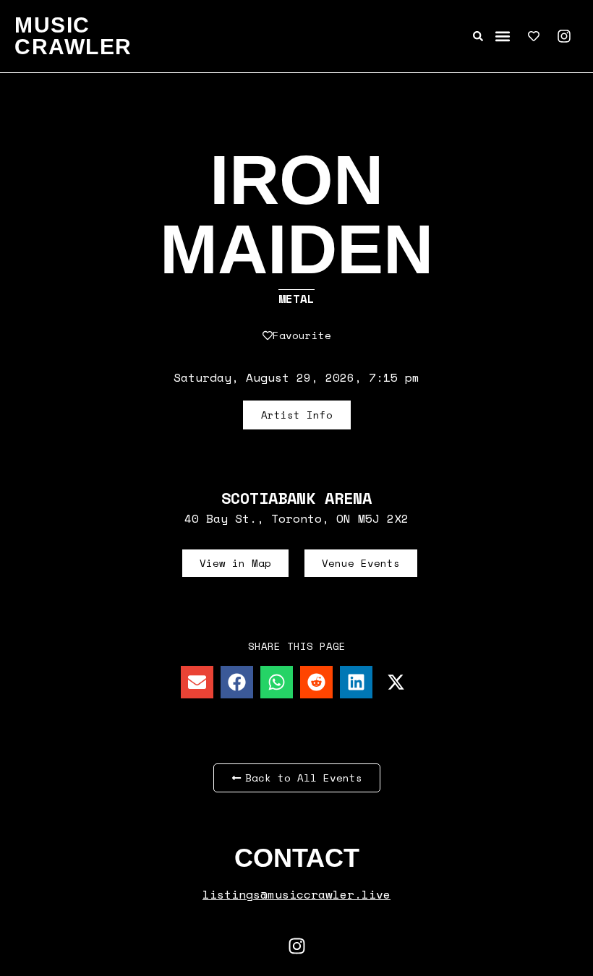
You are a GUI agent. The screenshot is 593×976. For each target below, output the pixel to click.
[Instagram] (564, 36)
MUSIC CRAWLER (73, 36)
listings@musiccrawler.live (296, 894)
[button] (503, 36)
